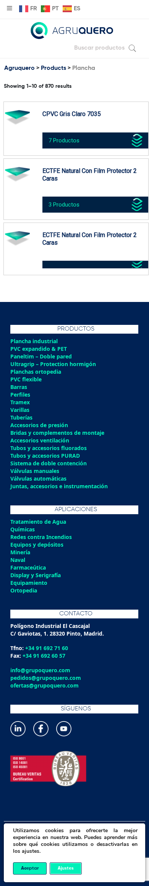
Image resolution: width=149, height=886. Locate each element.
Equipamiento (28, 582)
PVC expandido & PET (38, 348)
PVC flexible (26, 379)
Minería (20, 552)
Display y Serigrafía (35, 575)
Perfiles (20, 394)
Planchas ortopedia (35, 371)
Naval (17, 559)
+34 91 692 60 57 (44, 655)
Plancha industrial (34, 341)
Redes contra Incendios (41, 537)
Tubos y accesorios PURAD (45, 455)
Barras (18, 387)
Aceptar (30, 868)
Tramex (20, 402)
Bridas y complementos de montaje (57, 432)
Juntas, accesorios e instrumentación (59, 486)
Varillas (19, 409)
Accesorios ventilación (39, 440)
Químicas (22, 529)
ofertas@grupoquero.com (44, 685)
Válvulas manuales (34, 470)
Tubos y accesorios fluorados (48, 448)
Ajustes (66, 868)
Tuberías (21, 417)
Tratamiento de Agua (38, 521)
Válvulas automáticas (38, 478)
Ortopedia (23, 590)
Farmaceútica (28, 567)
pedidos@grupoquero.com (45, 677)
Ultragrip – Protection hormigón (53, 364)
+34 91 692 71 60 (46, 648)
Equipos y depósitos (36, 544)
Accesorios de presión (39, 425)
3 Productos (64, 204)
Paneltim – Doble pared (41, 356)
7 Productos (64, 140)
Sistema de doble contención (48, 463)
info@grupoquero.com (40, 670)
